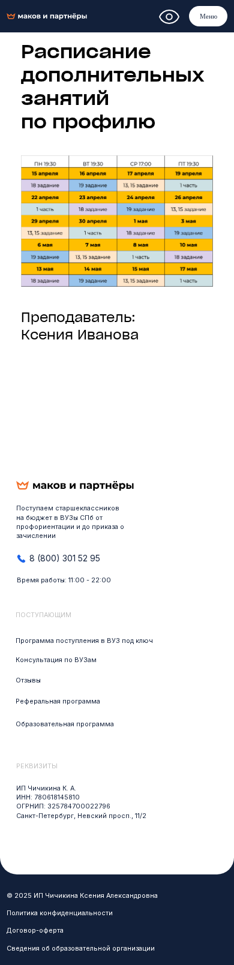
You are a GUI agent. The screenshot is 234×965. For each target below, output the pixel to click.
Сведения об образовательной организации (81, 948)
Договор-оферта (35, 930)
